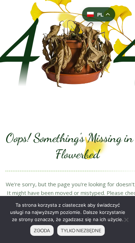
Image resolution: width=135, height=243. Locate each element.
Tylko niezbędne (81, 230)
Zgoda (42, 230)
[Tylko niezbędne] (126, 219)
